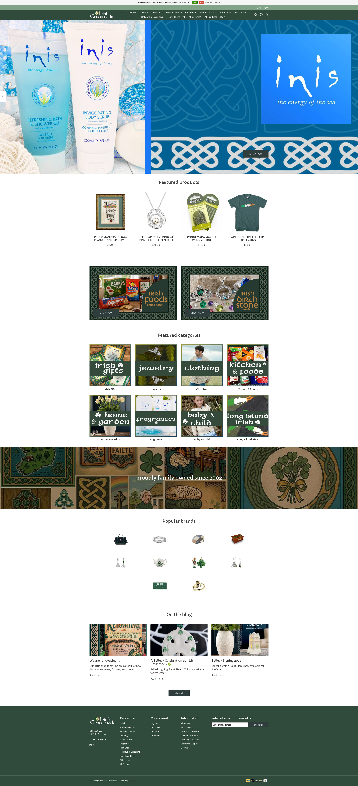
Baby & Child (202, 439)
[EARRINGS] (120, 563)
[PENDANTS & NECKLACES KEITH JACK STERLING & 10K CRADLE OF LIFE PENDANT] (156, 212)
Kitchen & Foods (247, 389)
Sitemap (185, 747)
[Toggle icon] (256, 14)
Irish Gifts (110, 389)
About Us (185, 723)
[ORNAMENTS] (198, 563)
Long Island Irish (177, 17)
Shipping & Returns (190, 739)
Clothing (201, 389)
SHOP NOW (255, 153)
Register (154, 723)
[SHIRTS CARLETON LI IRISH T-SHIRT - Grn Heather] (247, 212)
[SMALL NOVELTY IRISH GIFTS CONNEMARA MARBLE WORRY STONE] (202, 212)
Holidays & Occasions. (130, 751)
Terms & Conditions (190, 731)
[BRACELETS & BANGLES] (159, 539)
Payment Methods (189, 735)
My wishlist (155, 735)
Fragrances (156, 439)
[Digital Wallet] (258, 780)
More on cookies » (212, 2)
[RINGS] (198, 586)
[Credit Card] (265, 780)
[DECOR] (237, 539)
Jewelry (156, 389)
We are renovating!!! (105, 660)
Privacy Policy (187, 727)
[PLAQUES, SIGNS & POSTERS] (159, 586)
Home (122, 12)
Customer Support (189, 743)
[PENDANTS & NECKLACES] (237, 563)
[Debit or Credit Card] (253, 780)
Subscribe (258, 724)
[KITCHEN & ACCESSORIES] (159, 563)
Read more (96, 675)
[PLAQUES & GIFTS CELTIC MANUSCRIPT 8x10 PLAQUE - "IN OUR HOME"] (110, 212)
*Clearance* (195, 17)
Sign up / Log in (262, 7)
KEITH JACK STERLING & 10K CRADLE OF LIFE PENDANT (156, 239)
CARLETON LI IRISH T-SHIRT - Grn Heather (247, 239)
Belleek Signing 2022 (226, 660)
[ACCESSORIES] (120, 539)
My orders (155, 727)
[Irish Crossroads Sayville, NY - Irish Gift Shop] (102, 15)
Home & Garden (110, 439)
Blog (222, 17)
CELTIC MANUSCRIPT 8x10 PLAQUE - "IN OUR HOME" (110, 239)
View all (179, 693)
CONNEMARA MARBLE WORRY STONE (202, 239)
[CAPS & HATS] (198, 539)
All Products (211, 17)
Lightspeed (133, 781)
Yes (194, 2)
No (201, 2)
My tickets (155, 731)
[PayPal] (248, 780)
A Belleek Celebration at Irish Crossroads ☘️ (171, 662)
